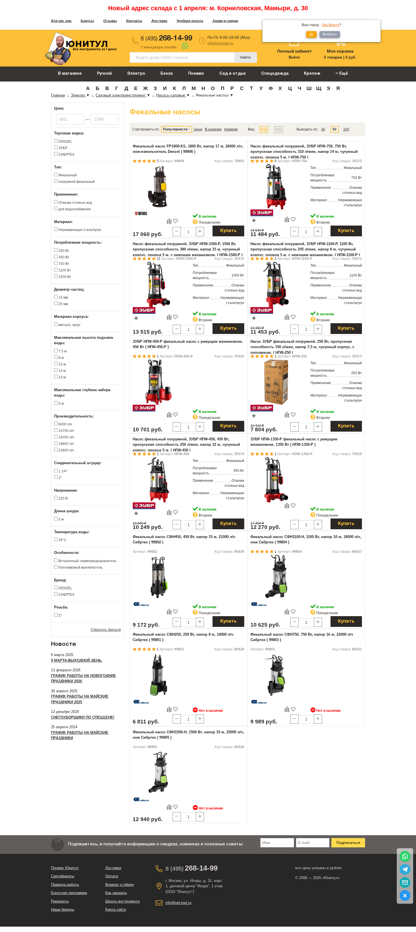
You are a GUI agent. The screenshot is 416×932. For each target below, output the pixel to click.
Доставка (159, 21)
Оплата (111, 876)
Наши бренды (62, 909)
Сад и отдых (232, 74)
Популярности (175, 129)
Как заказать (116, 893)
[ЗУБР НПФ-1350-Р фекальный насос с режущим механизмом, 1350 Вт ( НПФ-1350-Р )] (276, 479)
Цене (198, 129)
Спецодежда (275, 74)
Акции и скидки (225, 21)
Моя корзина (340, 51)
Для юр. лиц (61, 21)
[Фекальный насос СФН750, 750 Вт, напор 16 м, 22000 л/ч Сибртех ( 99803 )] (276, 675)
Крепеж (312, 74)
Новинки (231, 129)
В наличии (213, 129)
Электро (136, 74)
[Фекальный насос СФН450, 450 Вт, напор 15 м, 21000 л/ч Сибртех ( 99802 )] (158, 577)
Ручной (104, 74)
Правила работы (65, 884)
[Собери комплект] (254, 220)
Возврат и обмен (119, 884)
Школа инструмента (122, 901)
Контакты (134, 21)
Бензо (166, 74)
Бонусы (87, 21)
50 (334, 129)
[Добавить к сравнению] (169, 221)
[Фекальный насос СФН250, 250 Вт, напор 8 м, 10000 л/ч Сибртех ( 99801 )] (158, 675)
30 (323, 129)
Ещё (343, 74)
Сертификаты (62, 876)
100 (346, 129)
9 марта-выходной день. (76, 660)
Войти (294, 57)
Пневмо (196, 74)
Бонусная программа (69, 893)
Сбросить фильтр (106, 629)
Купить (228, 231)
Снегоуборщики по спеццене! (82, 717)
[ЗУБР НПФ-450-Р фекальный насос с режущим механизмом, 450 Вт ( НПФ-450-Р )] (158, 382)
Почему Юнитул (65, 868)
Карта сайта (115, 909)
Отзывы (110, 21)
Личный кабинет (294, 51)
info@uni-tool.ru (220, 43)
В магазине (70, 74)
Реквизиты (60, 901)
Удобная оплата (190, 21)
